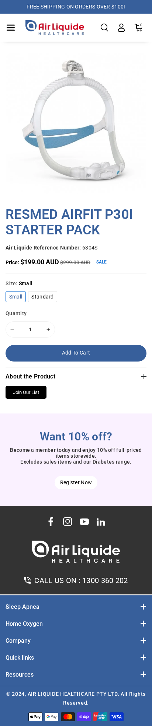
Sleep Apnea (22, 606)
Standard (44, 297)
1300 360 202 (105, 580)
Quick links (20, 657)
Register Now (76, 482)
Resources (20, 674)
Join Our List (26, 392)
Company (18, 640)
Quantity (16, 313)
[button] (11, 28)
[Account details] (121, 28)
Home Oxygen (24, 623)
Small (17, 297)
